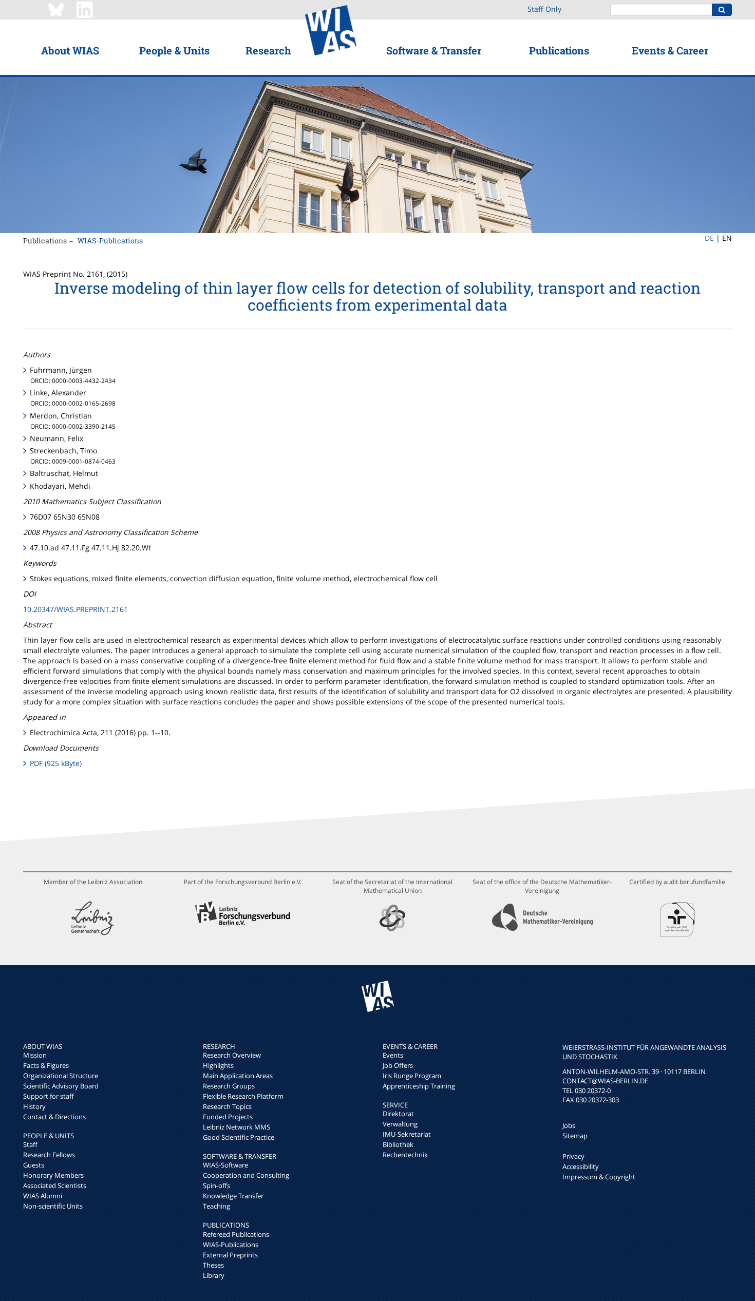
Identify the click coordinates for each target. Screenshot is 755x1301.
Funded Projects (228, 1116)
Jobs (568, 1125)
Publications (559, 50)
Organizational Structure (60, 1075)
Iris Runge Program (412, 1075)
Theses (213, 1265)
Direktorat (398, 1113)
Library (213, 1275)
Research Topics (227, 1106)
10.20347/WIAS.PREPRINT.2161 (75, 609)
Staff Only (544, 9)
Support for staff (48, 1096)
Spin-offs (216, 1185)
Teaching (216, 1206)
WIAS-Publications (110, 240)
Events (393, 1055)
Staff (30, 1144)
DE (709, 238)
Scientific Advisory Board (61, 1085)
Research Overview (232, 1055)
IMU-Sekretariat (407, 1134)
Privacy (573, 1156)
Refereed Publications (236, 1234)
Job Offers (398, 1065)
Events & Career (670, 50)
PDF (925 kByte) (56, 763)
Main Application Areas (238, 1075)
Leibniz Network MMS (236, 1127)
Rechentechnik (405, 1154)
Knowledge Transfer (233, 1195)
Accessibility (580, 1166)
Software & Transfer (433, 50)
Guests (33, 1165)
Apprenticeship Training (419, 1085)
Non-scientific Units (53, 1206)
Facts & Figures (46, 1065)
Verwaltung (400, 1123)
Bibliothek (398, 1144)
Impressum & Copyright (598, 1176)
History (34, 1106)
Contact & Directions (54, 1116)
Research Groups (229, 1085)
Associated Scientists (54, 1185)
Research (268, 50)
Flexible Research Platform (243, 1096)
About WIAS (70, 50)
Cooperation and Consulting (246, 1175)
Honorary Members (53, 1175)
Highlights (218, 1065)
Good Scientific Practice (238, 1137)
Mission (35, 1055)
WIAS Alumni (42, 1195)
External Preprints (230, 1254)
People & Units (174, 50)
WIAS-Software (225, 1165)
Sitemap (575, 1135)
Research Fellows (49, 1154)
